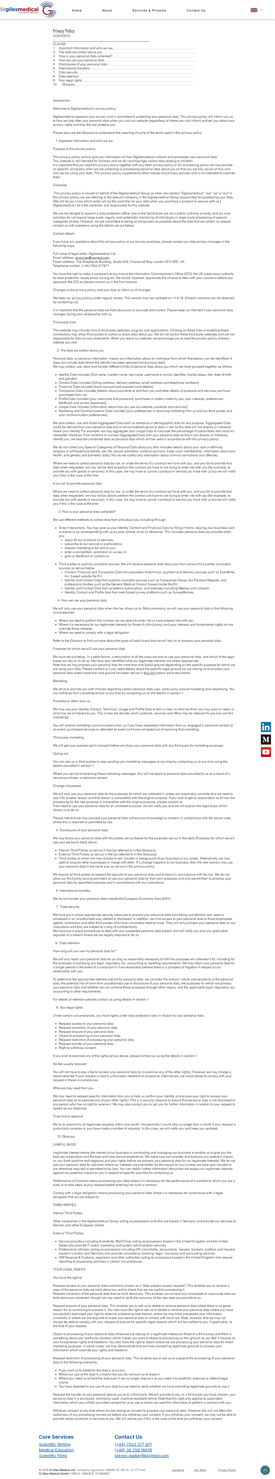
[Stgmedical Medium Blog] (266, 739)
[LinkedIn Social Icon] (266, 727)
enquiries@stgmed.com (92, 258)
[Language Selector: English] (256, 10)
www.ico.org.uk (102, 278)
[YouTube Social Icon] (266, 752)
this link (150, 673)
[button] (149, 10)
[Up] (265, 1470)
